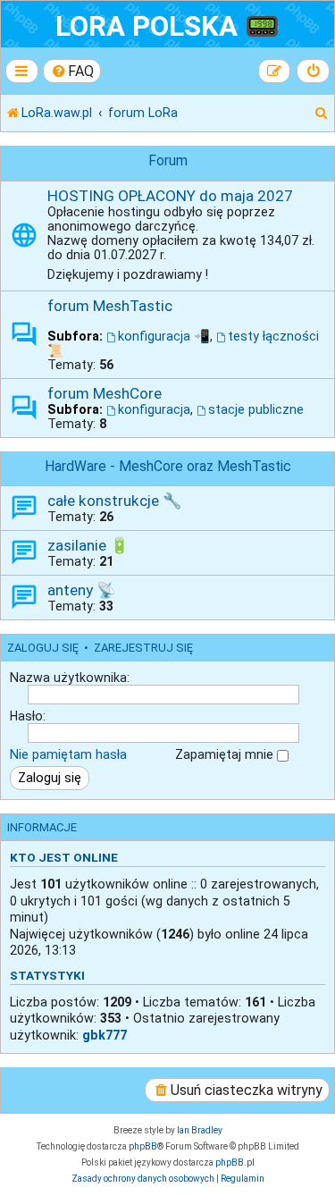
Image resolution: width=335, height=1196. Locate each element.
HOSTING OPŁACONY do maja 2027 (170, 196)
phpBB (143, 1146)
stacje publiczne (256, 409)
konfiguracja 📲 (164, 336)
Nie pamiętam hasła (68, 754)
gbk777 (104, 1035)
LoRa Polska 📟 (167, 26)
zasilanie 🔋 (88, 545)
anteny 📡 (81, 590)
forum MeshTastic (109, 306)
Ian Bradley (199, 1130)
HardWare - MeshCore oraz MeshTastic (168, 467)
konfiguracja (154, 409)
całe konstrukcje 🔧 (114, 501)
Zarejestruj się (143, 647)
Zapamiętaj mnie (226, 754)
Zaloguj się (43, 647)
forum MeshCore (104, 393)
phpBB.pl (235, 1162)
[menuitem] (72, 71)
